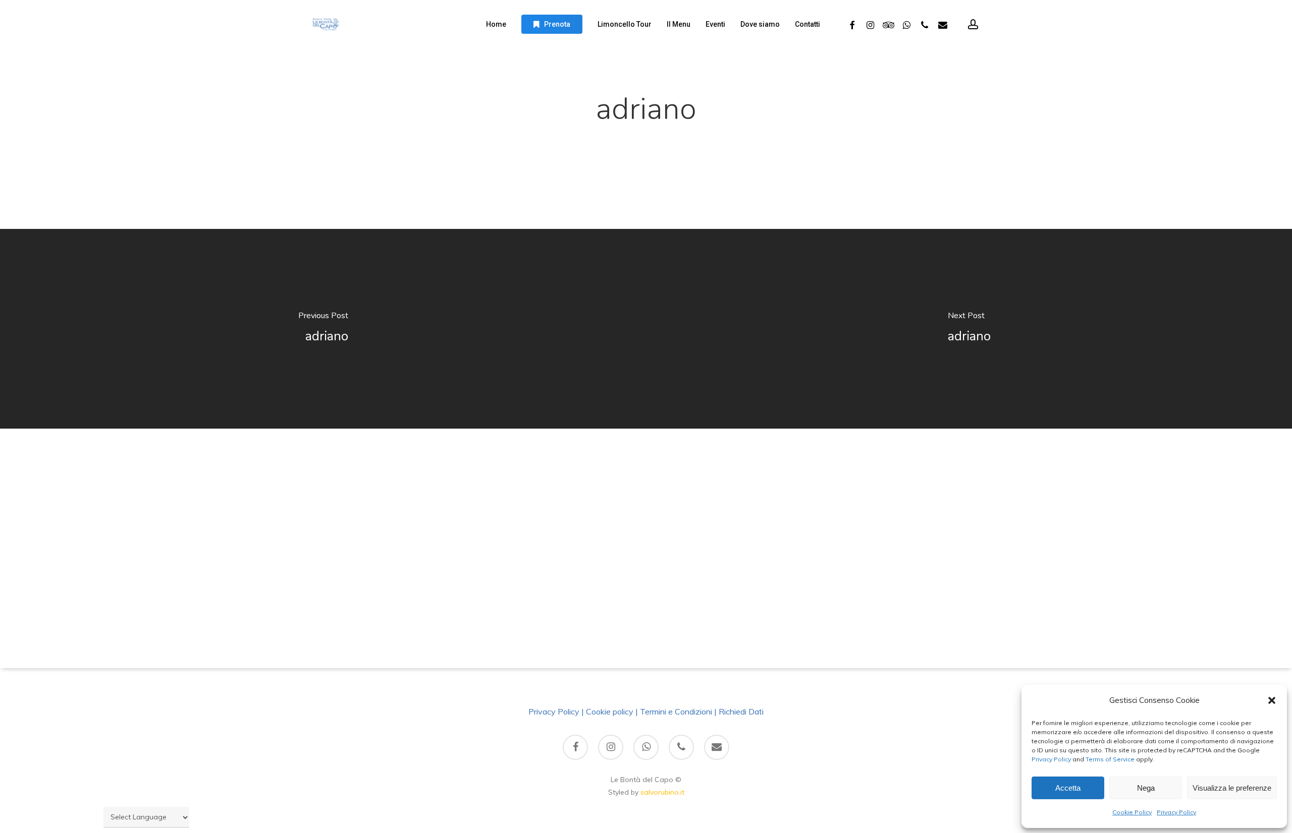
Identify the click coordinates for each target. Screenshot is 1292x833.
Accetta (1068, 788)
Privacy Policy (1051, 759)
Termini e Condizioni (676, 711)
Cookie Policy (1132, 812)
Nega (1146, 788)
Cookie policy (609, 711)
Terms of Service (1109, 759)
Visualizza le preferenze (1232, 788)
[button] (1272, 700)
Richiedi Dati (741, 711)
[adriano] (323, 329)
